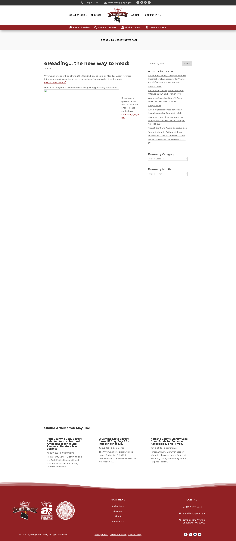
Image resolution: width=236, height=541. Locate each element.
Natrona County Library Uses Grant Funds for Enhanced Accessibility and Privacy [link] (169, 441)
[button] (137, 2)
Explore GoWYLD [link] (107, 27)
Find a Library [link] (132, 27)
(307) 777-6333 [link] (93, 3)
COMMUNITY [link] (152, 15)
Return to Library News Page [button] (119, 40)
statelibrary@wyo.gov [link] (120, 3)
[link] (83, 3)
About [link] (118, 516)
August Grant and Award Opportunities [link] (167, 128)
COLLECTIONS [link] (77, 15)
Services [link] (117, 511)
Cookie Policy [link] (134, 534)
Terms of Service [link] (118, 534)
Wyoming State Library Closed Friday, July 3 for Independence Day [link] (114, 441)
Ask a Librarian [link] (81, 27)
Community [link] (118, 521)
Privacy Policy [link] (101, 534)
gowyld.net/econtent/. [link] (55, 82)
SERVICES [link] (96, 15)
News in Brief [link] (155, 86)
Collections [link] (118, 506)
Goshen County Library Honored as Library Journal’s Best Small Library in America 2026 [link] (166, 120)
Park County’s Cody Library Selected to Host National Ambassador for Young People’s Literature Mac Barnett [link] (167, 78)
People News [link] (154, 105)
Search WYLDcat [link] (158, 27)
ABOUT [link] (135, 15)
